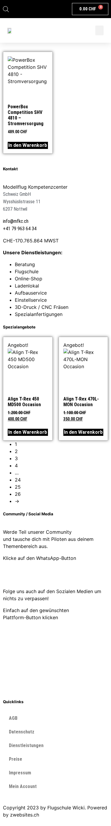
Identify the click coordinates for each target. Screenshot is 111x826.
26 (18, 494)
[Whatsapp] (10, 573)
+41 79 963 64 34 (19, 228)
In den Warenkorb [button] (27, 145)
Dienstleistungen (26, 745)
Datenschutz (21, 732)
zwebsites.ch (24, 815)
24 (18, 480)
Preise (15, 759)
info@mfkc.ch (15, 221)
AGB (13, 718)
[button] (99, 30)
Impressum (20, 773)
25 (18, 487)
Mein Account (23, 786)
